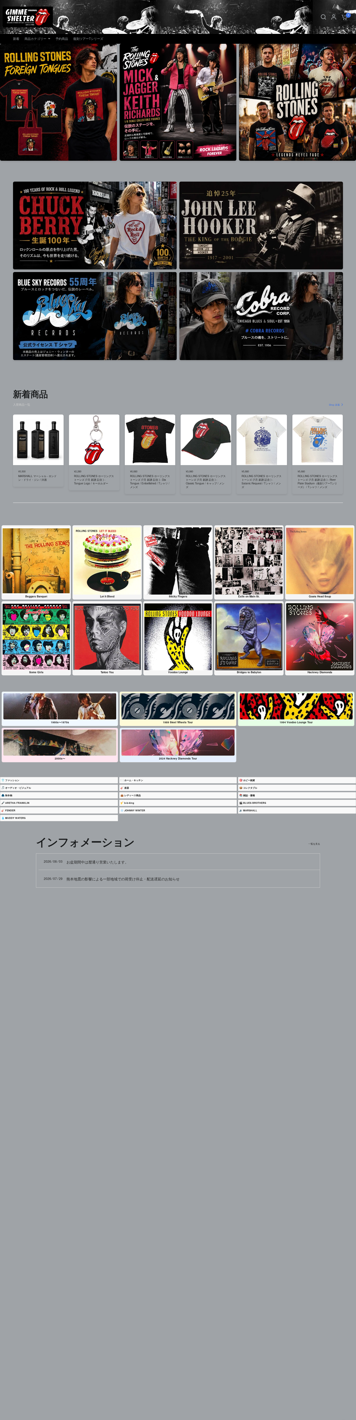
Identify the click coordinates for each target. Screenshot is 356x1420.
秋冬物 (8, 795)
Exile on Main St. (249, 596)
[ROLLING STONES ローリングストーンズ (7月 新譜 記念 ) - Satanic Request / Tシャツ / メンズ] (261, 440)
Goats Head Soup (320, 596)
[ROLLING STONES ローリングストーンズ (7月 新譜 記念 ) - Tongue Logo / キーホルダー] (94, 440)
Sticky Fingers (178, 596)
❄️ (132, 810)
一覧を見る (314, 843)
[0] (343, 17)
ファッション (12, 780)
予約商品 (62, 38)
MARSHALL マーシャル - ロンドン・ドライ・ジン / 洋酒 (37, 477)
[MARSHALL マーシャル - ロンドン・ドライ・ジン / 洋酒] (38, 440)
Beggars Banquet (36, 596)
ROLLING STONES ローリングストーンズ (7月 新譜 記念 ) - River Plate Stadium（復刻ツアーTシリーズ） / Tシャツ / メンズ (317, 481)
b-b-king (129, 803)
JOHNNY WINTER (134, 810)
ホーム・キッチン (133, 780)
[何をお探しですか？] (323, 17)
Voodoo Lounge (178, 672)
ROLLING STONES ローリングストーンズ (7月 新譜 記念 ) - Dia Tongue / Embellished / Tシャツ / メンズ (150, 481)
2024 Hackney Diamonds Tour (178, 758)
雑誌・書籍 (249, 795)
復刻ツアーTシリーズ (88, 38)
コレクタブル (250, 787)
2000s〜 (60, 758)
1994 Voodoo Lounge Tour (296, 722)
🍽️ (131, 780)
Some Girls (36, 672)
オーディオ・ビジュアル (18, 787)
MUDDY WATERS (15, 818)
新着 (16, 38)
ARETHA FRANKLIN (17, 803)
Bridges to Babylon (249, 672)
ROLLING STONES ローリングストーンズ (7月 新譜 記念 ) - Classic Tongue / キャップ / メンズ (206, 481)
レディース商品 (132, 795)
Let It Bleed (107, 596)
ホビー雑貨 (249, 780)
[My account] (334, 17)
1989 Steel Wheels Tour (178, 722)
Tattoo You (107, 672)
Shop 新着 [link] (334, 404)
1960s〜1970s (60, 722)
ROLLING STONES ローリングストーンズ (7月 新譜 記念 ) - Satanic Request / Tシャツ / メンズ (261, 481)
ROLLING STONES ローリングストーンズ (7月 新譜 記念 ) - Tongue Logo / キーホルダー (94, 479)
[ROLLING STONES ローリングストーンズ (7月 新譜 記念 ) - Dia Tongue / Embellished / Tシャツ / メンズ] (150, 440)
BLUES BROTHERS (254, 803)
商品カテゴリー (35, 38)
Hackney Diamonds (320, 672)
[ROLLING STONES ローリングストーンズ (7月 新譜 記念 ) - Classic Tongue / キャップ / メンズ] (206, 440)
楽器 (126, 787)
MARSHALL (250, 810)
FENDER (10, 810)
